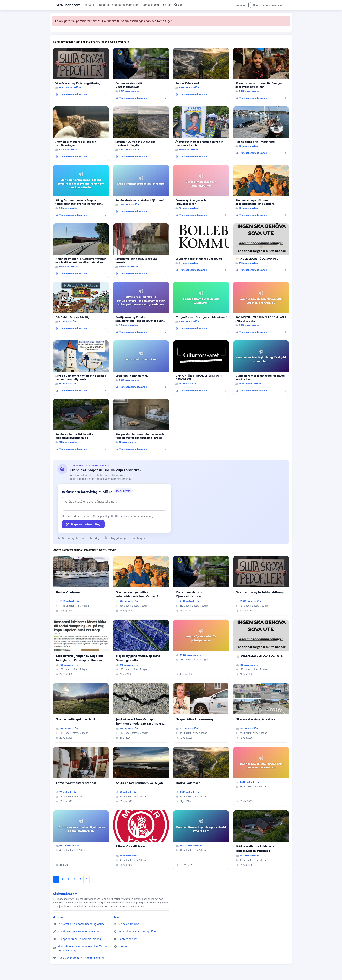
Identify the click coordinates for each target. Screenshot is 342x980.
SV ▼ (91, 4)
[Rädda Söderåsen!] (201, 73)
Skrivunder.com (68, 5)
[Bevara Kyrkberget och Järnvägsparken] (201, 192)
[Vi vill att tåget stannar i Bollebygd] (201, 248)
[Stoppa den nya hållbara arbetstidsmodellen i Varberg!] (261, 192)
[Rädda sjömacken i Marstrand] (261, 131)
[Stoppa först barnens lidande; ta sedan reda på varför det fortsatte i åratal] (141, 426)
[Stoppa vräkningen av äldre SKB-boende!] (141, 250)
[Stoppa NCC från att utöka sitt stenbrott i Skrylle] (141, 133)
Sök (180, 4)
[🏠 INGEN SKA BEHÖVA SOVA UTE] (261, 248)
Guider (58, 917)
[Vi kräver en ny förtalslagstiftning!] (81, 73)
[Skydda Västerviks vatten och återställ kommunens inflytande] (81, 367)
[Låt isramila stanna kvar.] (141, 365)
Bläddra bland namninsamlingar (119, 4)
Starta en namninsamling (268, 5)
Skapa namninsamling (86, 524)
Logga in (240, 5)
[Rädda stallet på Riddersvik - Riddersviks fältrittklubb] (81, 426)
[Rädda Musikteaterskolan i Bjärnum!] (141, 190)
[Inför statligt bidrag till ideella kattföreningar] (81, 133)
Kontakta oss (150, 4)
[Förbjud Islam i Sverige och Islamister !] (201, 307)
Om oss (166, 4)
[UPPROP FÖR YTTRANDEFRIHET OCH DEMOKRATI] (201, 367)
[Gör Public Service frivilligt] (81, 307)
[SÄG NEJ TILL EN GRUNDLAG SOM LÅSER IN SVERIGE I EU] (261, 309)
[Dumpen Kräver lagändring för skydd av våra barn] (261, 367)
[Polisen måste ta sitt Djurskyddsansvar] (141, 75)
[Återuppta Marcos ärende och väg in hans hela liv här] (201, 133)
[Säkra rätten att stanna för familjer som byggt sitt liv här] (261, 75)
